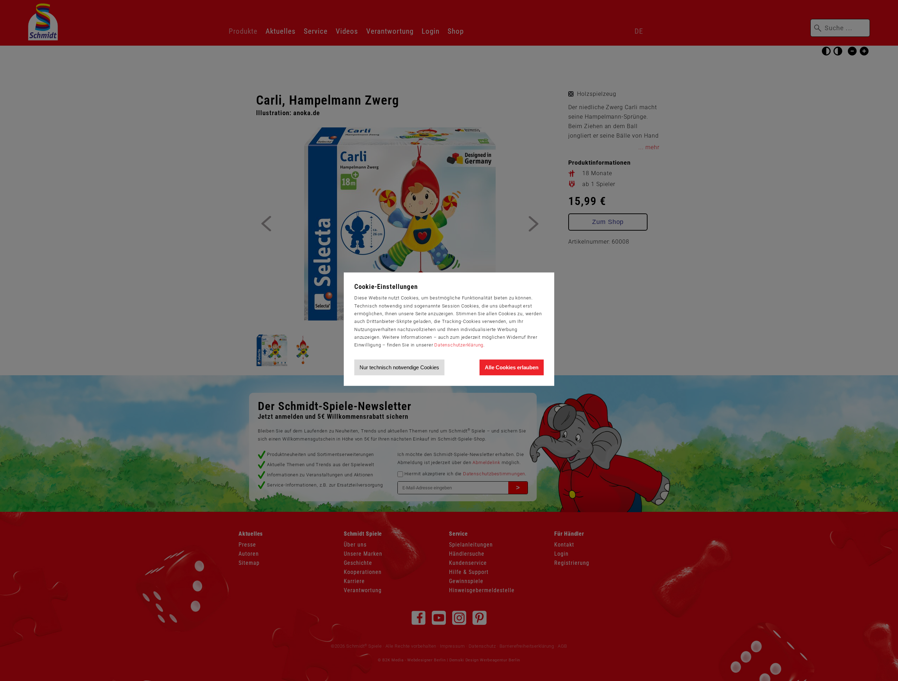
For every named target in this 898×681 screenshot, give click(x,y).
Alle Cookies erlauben (511, 367)
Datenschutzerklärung (458, 345)
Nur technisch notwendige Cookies (399, 367)
